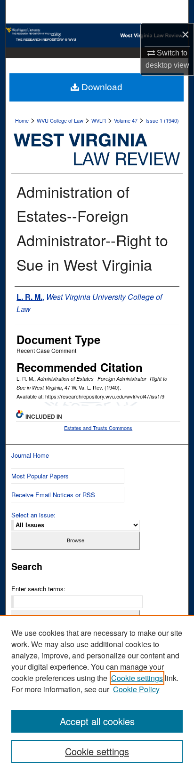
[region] (97, 694)
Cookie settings (137, 677)
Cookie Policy (136, 689)
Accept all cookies (97, 721)
